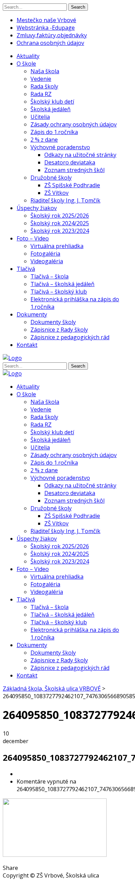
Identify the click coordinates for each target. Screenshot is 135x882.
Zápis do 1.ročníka (54, 132)
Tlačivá (26, 269)
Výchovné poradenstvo (60, 147)
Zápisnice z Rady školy (59, 329)
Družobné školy (51, 177)
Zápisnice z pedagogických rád (69, 337)
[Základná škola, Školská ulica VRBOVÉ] (12, 358)
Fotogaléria (45, 253)
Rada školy (44, 86)
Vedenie (40, 79)
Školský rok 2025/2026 (59, 215)
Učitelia (40, 117)
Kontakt (27, 345)
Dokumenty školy (53, 322)
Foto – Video (33, 238)
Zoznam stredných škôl (74, 170)
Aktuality (28, 56)
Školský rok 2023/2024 (59, 231)
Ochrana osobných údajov (50, 43)
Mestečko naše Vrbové (46, 20)
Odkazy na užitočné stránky (80, 155)
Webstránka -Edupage (46, 27)
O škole (26, 63)
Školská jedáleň (50, 109)
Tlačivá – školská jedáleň (62, 284)
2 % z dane (44, 139)
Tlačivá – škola (49, 276)
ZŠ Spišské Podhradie (72, 185)
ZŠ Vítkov (56, 193)
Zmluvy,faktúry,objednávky (52, 35)
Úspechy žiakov (37, 208)
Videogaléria (46, 261)
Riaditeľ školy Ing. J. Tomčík (65, 200)
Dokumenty (32, 314)
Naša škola (44, 71)
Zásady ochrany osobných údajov (73, 124)
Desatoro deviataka (69, 162)
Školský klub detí (52, 101)
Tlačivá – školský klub (58, 291)
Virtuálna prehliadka (56, 246)
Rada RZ (41, 94)
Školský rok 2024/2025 (59, 223)
